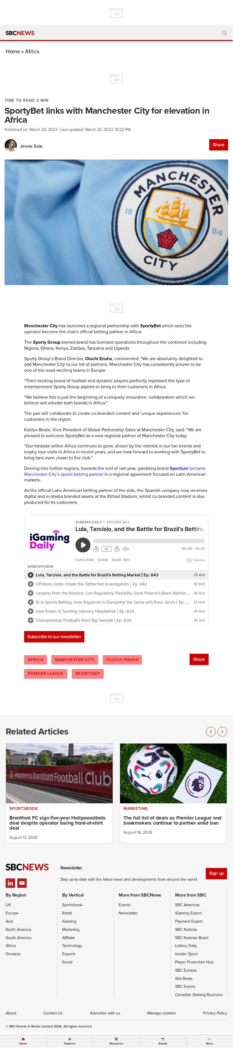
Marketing (70, 930)
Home (13, 51)
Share (218, 144)
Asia (9, 921)
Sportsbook (72, 905)
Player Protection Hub (194, 962)
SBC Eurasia (185, 970)
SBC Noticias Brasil (191, 938)
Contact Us (53, 1013)
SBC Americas (187, 905)
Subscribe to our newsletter (54, 636)
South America (18, 938)
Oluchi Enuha (122, 660)
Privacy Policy (215, 1013)
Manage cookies (161, 1013)
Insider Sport (186, 954)
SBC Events (185, 986)
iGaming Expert (188, 913)
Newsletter (128, 913)
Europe (12, 913)
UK (8, 905)
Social (67, 962)
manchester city (75, 660)
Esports (68, 954)
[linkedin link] (10, 883)
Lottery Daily (186, 946)
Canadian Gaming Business (199, 995)
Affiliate (68, 938)
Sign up (216, 873)
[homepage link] (20, 33)
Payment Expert (189, 921)
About (11, 1013)
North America (18, 930)
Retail (67, 913)
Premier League (46, 674)
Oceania (13, 954)
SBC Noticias (186, 930)
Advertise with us (105, 1013)
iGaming (69, 921)
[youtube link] (22, 883)
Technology (72, 946)
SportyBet (87, 674)
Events (125, 905)
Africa (32, 51)
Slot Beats (184, 979)
